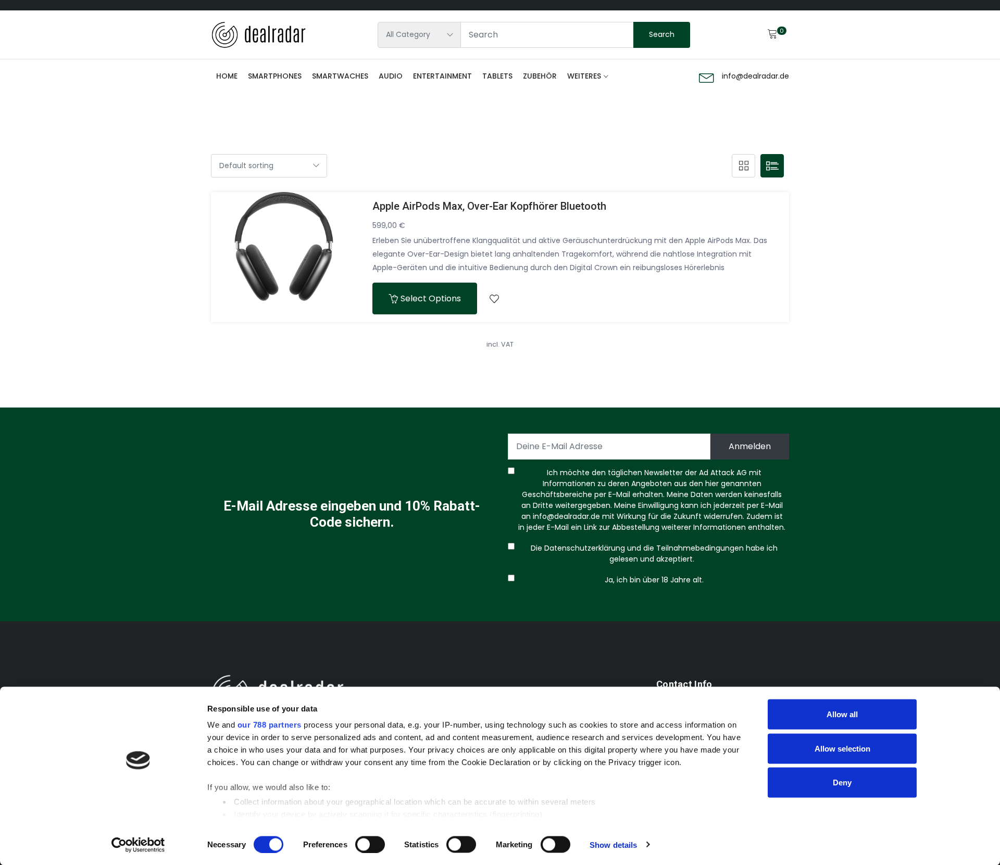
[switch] (370, 844)
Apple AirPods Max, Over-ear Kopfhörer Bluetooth (489, 206)
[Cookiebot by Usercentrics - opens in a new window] (138, 845)
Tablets (497, 76)
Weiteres (584, 76)
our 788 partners (270, 724)
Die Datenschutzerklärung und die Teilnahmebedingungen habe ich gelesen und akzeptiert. (652, 553)
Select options (431, 298)
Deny (842, 782)
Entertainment (442, 76)
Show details (613, 844)
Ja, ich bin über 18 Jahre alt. (652, 580)
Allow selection (842, 748)
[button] (494, 298)
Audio (391, 76)
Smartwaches (340, 76)
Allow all (842, 714)
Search (661, 34)
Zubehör (540, 76)
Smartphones (275, 76)
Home (227, 76)
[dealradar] (258, 35)
